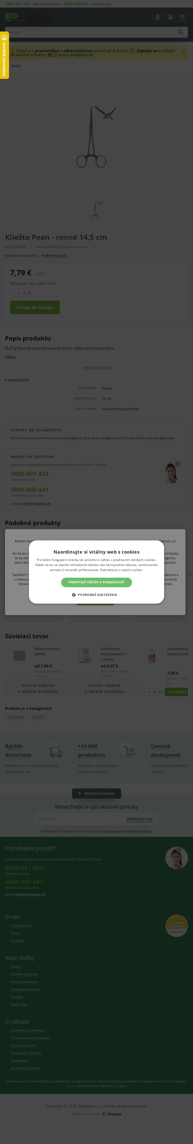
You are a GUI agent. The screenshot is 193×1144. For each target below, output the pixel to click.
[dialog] (96, 572)
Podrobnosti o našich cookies (121, 570)
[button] (96, 594)
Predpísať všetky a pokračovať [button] (96, 582)
